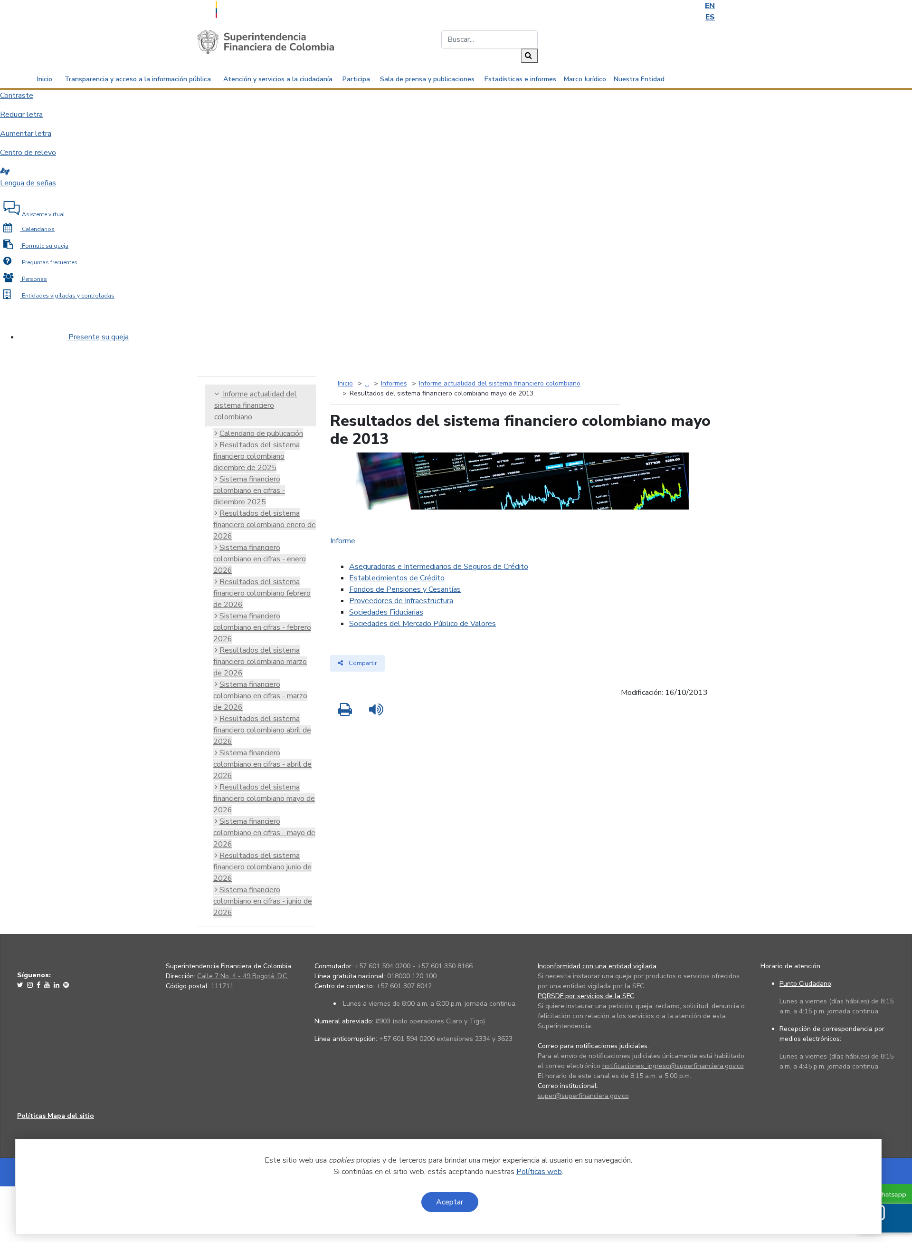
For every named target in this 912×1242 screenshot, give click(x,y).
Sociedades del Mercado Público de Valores (422, 623)
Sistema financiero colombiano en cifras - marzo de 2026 (260, 695)
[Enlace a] (21, 985)
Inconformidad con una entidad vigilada (597, 966)
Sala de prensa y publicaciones (427, 79)
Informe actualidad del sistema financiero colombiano (255, 405)
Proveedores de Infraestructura (401, 601)
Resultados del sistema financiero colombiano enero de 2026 (264, 524)
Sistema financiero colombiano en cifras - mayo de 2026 (264, 832)
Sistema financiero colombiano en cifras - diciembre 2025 (249, 490)
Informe (342, 541)
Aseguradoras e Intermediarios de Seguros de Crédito (438, 566)
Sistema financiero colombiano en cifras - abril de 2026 (262, 764)
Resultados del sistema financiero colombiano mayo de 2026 (264, 798)
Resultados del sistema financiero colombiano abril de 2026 (262, 730)
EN (710, 5)
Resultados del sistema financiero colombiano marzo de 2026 (260, 661)
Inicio (44, 79)
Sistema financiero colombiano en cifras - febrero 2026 (262, 627)
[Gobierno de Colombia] (240, 8)
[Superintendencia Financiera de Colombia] (265, 42)
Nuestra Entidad (639, 79)
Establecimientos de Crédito (397, 578)
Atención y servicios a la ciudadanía (277, 79)
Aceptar (449, 1202)
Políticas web (539, 1171)
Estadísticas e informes (520, 79)
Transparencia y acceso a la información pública (138, 79)
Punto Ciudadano (805, 983)
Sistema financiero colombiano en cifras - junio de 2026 (262, 901)
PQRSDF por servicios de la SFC (586, 996)
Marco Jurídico (585, 79)
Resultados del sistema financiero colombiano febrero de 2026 (262, 593)
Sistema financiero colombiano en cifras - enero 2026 (259, 559)
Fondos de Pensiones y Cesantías (405, 589)
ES (710, 17)
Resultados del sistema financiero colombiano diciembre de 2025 (256, 456)
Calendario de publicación (261, 433)
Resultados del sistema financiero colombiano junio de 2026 (262, 867)
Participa (356, 79)
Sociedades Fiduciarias (386, 612)
